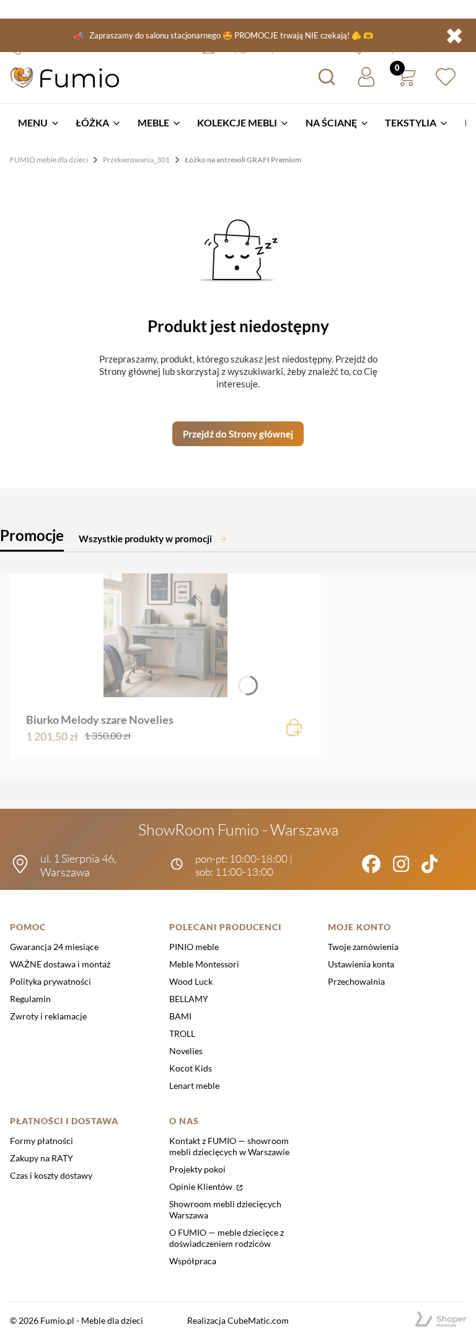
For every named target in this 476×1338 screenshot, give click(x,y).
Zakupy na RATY (41, 1158)
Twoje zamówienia (363, 946)
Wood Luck (191, 981)
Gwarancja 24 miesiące (54, 946)
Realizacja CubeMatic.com (238, 1320)
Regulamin (30, 998)
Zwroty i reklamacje (48, 1016)
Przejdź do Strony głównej (238, 433)
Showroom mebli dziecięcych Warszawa (225, 1209)
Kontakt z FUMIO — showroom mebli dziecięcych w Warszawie (229, 1146)
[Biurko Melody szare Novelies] (165, 635)
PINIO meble (194, 946)
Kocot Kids (190, 1068)
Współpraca (192, 1261)
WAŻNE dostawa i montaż (60, 964)
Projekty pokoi (197, 1169)
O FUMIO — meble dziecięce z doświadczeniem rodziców (226, 1238)
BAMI (180, 1016)
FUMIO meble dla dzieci (49, 159)
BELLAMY (188, 998)
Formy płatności (41, 1140)
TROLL (182, 1033)
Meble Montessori (204, 964)
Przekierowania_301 (136, 159)
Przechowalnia (356, 981)
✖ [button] (454, 35)
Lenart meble (194, 1085)
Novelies (186, 1050)
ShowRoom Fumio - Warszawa (238, 829)
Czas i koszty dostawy (51, 1175)
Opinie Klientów (201, 1186)
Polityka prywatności (50, 981)
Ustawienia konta (361, 964)
